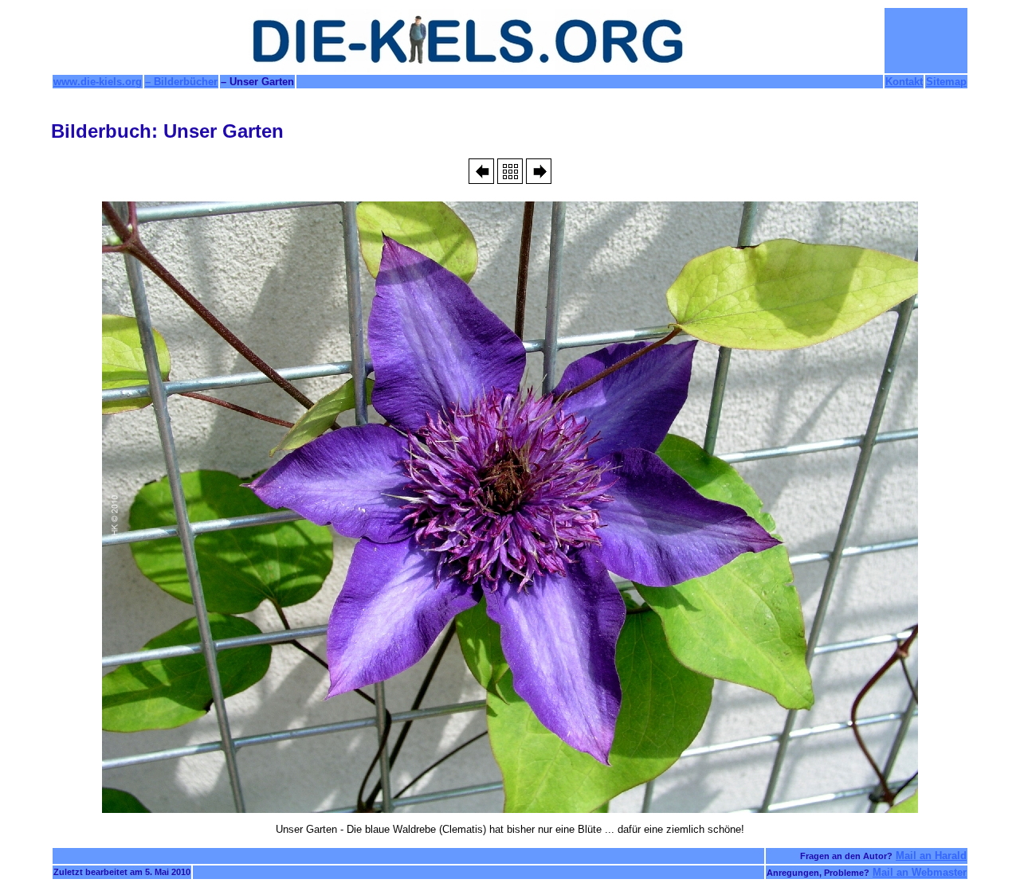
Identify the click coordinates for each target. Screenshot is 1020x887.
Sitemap (946, 82)
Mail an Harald (931, 856)
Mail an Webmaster (920, 872)
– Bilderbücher (181, 82)
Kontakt (904, 82)
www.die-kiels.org (97, 82)
